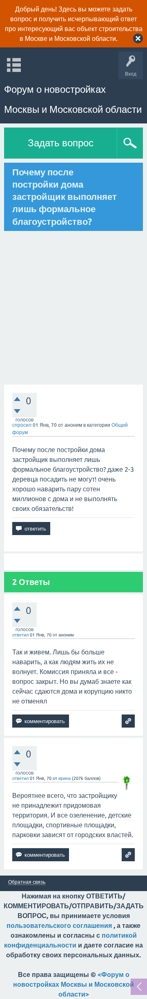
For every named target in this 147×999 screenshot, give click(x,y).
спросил (21, 425)
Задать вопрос (61, 142)
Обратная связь (26, 882)
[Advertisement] (73, 307)
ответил (20, 634)
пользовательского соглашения (59, 925)
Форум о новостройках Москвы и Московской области (73, 99)
